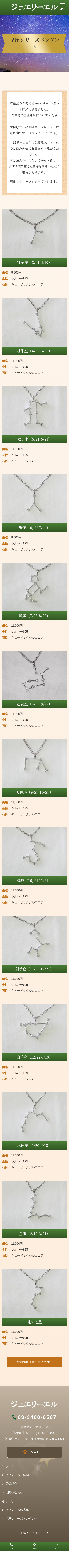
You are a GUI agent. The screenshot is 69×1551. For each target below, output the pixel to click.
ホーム (9, 1466)
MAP (35, 1549)
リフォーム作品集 (17, 1509)
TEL (11, 1549)
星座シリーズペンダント (21, 1518)
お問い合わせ (14, 1492)
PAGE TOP (57, 1549)
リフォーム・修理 (17, 1475)
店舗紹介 (11, 1483)
